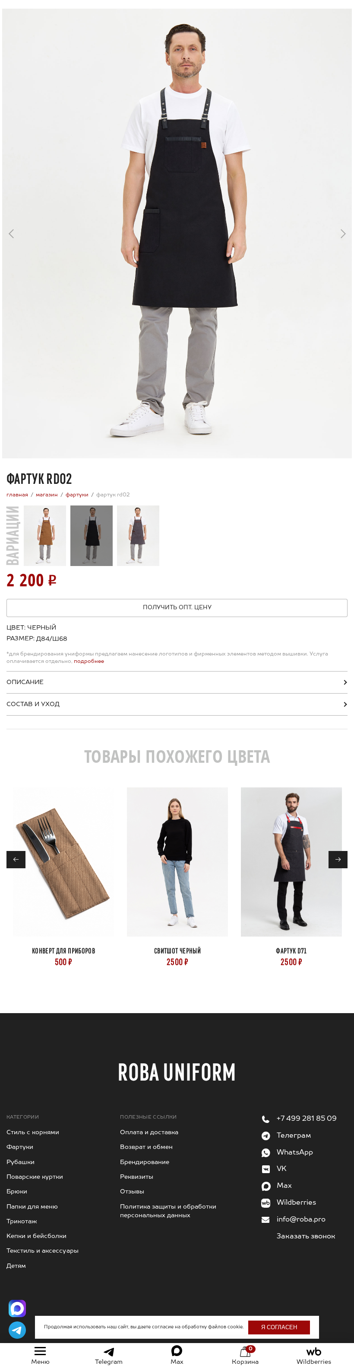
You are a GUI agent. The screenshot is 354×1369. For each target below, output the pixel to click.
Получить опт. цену (177, 608)
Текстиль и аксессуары (42, 1251)
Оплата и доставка (149, 1132)
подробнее (88, 661)
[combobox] (50, 639)
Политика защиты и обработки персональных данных (168, 1211)
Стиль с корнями (32, 1132)
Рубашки (20, 1162)
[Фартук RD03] (138, 535)
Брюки (16, 1192)
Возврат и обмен (146, 1147)
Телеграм (294, 1135)
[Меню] (40, 1351)
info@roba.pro (301, 1219)
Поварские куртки (34, 1177)
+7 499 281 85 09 (307, 1119)
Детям (16, 1266)
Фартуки (19, 1147)
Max (284, 1186)
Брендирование (144, 1162)
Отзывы (132, 1192)
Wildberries (296, 1202)
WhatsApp (295, 1152)
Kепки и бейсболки (36, 1236)
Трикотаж (21, 1222)
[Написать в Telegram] (17, 1330)
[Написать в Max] (17, 1308)
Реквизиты (136, 1177)
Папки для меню (32, 1207)
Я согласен (279, 1327)
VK (282, 1169)
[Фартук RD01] (45, 535)
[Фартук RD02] (91, 535)
